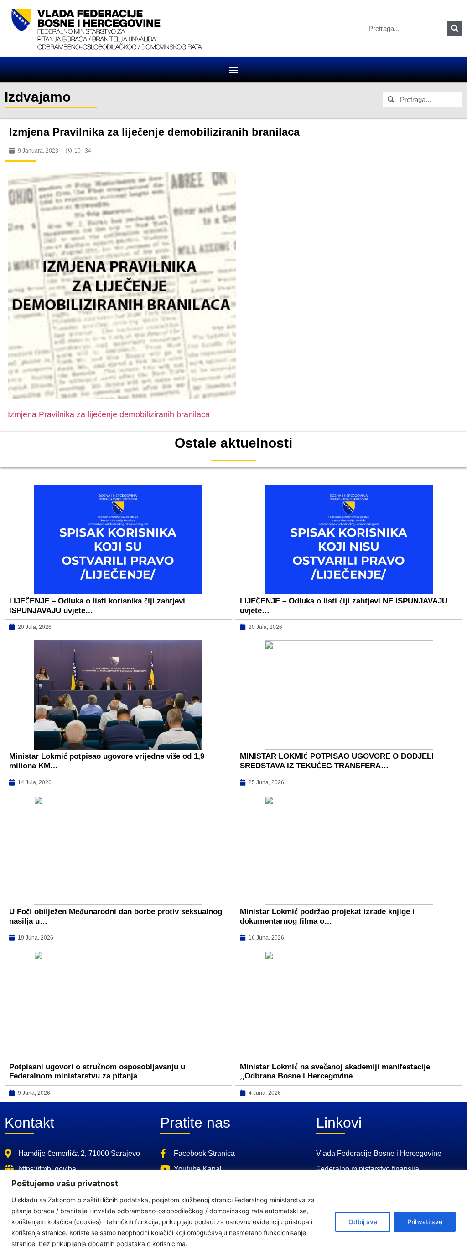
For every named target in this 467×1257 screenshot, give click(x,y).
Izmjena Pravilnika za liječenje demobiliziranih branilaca (109, 414)
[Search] (454, 28)
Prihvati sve (424, 1222)
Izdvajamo (38, 96)
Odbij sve (362, 1222)
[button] (233, 69)
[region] (233, 1213)
